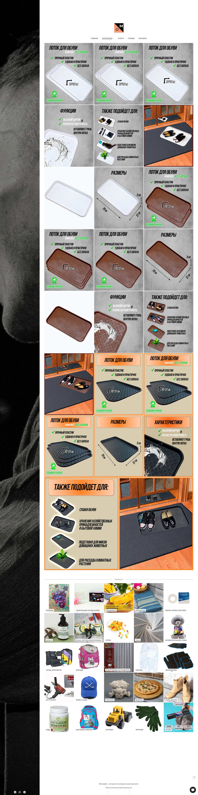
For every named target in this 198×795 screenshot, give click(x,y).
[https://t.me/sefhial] (24, 792)
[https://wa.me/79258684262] (20, 792)
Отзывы (131, 38)
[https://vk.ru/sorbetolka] (15, 792)
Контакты (143, 38)
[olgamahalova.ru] (119, 28)
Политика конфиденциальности (121, 787)
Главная (94, 38)
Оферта (108, 787)
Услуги (121, 38)
